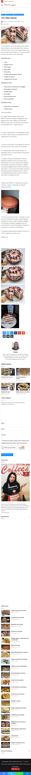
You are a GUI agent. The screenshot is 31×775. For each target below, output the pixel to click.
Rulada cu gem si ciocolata (22, 392)
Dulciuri (8, 11)
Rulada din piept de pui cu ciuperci (19, 652)
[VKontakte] (4, 336)
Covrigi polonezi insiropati (17, 617)
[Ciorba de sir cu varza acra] (5, 696)
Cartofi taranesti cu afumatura (18, 687)
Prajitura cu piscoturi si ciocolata (19, 659)
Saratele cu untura (15, 701)
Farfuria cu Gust (18, 505)
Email (3, 429)
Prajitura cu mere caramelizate (19, 666)
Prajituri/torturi (9, 14)
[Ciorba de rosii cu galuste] (5, 682)
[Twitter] (8, 332)
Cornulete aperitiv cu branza (18, 673)
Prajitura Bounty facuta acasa (18, 610)
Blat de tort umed (15, 645)
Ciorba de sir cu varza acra (17, 694)
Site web (3, 434)
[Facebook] (4, 332)
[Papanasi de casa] (8, 386)
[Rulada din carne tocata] (5, 627)
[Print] (11, 336)
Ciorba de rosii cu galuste (17, 680)
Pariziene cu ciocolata (16, 631)
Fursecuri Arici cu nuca (6, 377)
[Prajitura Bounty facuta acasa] (5, 613)
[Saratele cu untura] (5, 703)
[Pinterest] (19, 332)
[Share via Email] (8, 336)
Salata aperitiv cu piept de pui (18, 728)
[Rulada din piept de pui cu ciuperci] (5, 654)
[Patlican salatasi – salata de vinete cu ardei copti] (5, 641)
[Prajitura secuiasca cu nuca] (5, 745)
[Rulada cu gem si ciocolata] (23, 386)
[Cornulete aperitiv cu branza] (23, 372)
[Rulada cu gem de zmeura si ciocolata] (5, 724)
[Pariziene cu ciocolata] (5, 634)
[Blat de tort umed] (5, 647)
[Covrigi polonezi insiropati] (5, 620)
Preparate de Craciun (18, 14)
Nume (3, 423)
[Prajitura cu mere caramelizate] (5, 668)
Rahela (4, 21)
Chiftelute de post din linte (17, 715)
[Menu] (2, 5)
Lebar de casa (14, 735)
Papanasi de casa (5, 392)
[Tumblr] (15, 332)
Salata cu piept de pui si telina (18, 708)
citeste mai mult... (5, 512)
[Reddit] (23, 332)
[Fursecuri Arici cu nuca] (8, 372)
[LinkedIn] (11, 332)
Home (3, 11)
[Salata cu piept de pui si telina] (5, 710)
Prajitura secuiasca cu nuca (18, 742)
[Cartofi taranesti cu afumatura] (5, 689)
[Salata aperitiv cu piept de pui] (5, 731)
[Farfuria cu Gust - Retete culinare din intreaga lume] (10, 5)
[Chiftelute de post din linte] (5, 717)
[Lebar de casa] (5, 738)
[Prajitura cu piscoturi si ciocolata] (5, 661)
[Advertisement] (15, 561)
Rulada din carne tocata (17, 624)
